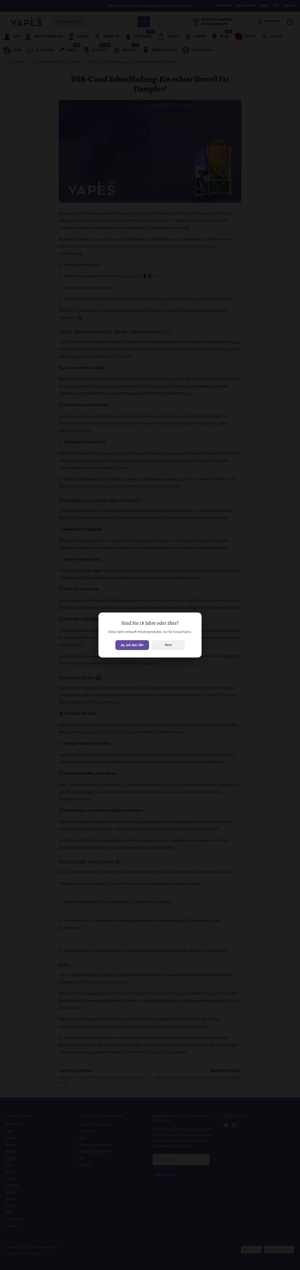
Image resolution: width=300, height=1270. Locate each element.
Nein (168, 644)
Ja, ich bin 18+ (132, 645)
